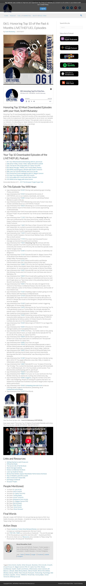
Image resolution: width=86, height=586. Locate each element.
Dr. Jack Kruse (17, 490)
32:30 (22, 303)
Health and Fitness (22, 569)
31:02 (22, 292)
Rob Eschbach (17, 503)
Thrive (18, 575)
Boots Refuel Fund (39, 16)
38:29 (22, 337)
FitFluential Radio (12, 464)
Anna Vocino (18, 507)
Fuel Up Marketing (24, 16)
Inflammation (33, 569)
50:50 (22, 385)
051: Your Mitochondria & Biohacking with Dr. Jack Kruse (24, 162)
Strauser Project (12, 482)
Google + (33, 554)
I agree (43, 9)
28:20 (22, 276)
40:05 (22, 350)
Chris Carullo (42, 565)
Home (6, 16)
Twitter (22, 554)
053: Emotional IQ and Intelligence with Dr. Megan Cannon (25, 173)
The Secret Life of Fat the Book (16, 466)
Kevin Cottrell (17, 491)
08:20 (22, 206)
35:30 (22, 323)
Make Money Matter (21, 571)
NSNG (16, 573)
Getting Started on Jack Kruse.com (17, 462)
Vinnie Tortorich (18, 497)
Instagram (20, 556)
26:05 (22, 270)
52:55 (22, 391)
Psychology (46, 573)
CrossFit (49, 565)
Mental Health (32, 571)
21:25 (22, 255)
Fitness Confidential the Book (16, 470)
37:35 (22, 331)
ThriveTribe (30, 575)
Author (19, 565)
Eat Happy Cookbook (13, 479)
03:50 (22, 194)
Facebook (40, 554)
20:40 (22, 251)
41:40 (22, 358)
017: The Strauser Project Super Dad (31, 182)
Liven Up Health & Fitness (15, 472)
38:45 (22, 342)
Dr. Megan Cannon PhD (20, 501)
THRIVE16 (23, 575)
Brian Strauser (18, 509)
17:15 (22, 239)
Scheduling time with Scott (34, 385)
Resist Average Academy (14, 468)
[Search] (81, 15)
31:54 (22, 296)
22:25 (22, 260)
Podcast (13, 16)
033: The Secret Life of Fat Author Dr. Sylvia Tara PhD (23, 166)
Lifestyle (11, 571)
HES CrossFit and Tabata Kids (16, 478)
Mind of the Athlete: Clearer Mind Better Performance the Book (27, 474)
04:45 (22, 198)
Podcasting (38, 573)
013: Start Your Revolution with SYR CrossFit (20, 175)
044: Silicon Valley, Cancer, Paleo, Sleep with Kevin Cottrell (25, 164)
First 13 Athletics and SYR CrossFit (17, 476)
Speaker (12, 575)
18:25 (22, 243)
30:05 (22, 284)
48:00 (22, 374)
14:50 (22, 225)
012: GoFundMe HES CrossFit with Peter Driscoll (22, 177)
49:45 (22, 378)
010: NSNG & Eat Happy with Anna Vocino (20, 179)
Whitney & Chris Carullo (20, 499)
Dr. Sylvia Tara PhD (19, 493)
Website (27, 554)
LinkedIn (47, 554)
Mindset (5, 573)
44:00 (22, 364)
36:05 (22, 327)
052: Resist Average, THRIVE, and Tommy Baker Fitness (24, 167)
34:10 (22, 307)
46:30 (22, 372)
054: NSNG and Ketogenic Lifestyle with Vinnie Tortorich (24, 169)
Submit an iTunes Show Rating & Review (23, 529)
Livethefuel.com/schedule (15, 389)
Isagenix (28, 378)
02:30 (22, 190)
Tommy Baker (17, 495)
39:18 (22, 344)
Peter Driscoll (17, 505)
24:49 (22, 264)
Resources (26, 537)
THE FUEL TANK (14, 533)
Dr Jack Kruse (7, 567)
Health (14, 569)
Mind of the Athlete (44, 571)
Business (35, 565)
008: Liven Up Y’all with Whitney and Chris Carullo (22, 171)
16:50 (22, 233)
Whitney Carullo (15, 577)
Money (11, 573)
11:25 (22, 217)
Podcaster (31, 573)
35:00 (22, 315)
